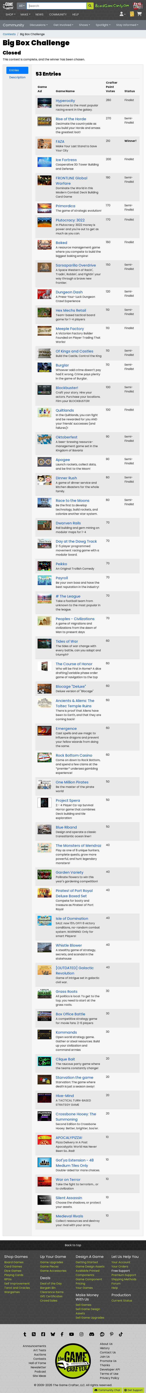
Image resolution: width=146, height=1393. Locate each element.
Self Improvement (17, 1283)
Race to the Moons (72, 500)
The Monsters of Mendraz (78, 845)
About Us (106, 1344)
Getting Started (87, 1262)
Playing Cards (13, 1275)
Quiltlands (65, 410)
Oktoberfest (66, 437)
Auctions (40, 1355)
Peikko (61, 563)
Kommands (66, 1032)
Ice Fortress (66, 159)
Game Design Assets (90, 1266)
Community (58, 14)
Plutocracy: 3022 (70, 220)
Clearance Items (52, 1292)
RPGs (8, 1279)
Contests (9, 34)
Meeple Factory (70, 328)
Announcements (34, 1346)
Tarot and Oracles (17, 1288)
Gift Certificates (51, 1296)
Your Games (84, 1288)
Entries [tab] (14, 70)
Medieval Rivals (69, 1216)
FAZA (60, 141)
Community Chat (109, 1390)
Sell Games (83, 1305)
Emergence (66, 728)
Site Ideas (39, 1376)
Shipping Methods (123, 1279)
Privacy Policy (109, 1378)
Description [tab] (17, 77)
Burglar (62, 365)
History (105, 1348)
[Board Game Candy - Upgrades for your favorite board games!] (119, 6)
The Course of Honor (74, 663)
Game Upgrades (51, 1262)
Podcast (40, 1372)
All (20, 6)
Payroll (62, 577)
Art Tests (39, 1350)
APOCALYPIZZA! (69, 1137)
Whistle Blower (69, 945)
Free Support (120, 1271)
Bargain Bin (48, 1288)
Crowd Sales (48, 1301)
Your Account (120, 1262)
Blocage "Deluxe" (71, 686)
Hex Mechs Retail (71, 310)
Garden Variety (69, 872)
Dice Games (12, 1271)
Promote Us (108, 1361)
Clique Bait (65, 1059)
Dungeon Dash (69, 292)
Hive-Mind (65, 1095)
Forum (116, 1283)
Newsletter (38, 1367)
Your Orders (119, 1266)
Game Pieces (49, 1266)
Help (75, 14)
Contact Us (108, 1352)
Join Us (105, 1357)
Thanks (105, 1365)
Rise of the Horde (71, 118)
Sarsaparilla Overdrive (76, 265)
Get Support (135, 1390)
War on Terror (68, 1179)
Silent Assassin (69, 1197)
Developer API (110, 1369)
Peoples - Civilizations (75, 618)
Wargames (12, 1292)
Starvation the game (74, 1077)
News (39, 14)
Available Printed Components (87, 1273)
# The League (68, 596)
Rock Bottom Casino (74, 755)
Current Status (121, 1301)
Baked (61, 242)
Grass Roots (66, 991)
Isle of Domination (72, 918)
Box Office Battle (70, 1014)
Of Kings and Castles (74, 351)
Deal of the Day (51, 1283)
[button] (10, 14)
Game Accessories (53, 1271)
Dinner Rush (66, 478)
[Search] (90, 5)
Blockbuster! (67, 387)
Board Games (14, 1262)
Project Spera (68, 800)
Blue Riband (66, 827)
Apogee (63, 459)
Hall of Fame (37, 1363)
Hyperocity (65, 100)
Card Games (13, 1266)
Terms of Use (109, 1374)
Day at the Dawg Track (76, 541)
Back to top (73, 1245)
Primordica (65, 205)
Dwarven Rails (68, 523)
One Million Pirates (72, 782)
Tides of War (67, 641)
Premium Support (123, 1275)
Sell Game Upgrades (90, 1318)
